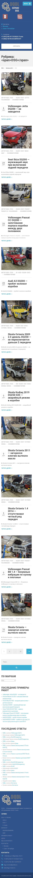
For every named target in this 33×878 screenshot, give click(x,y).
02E (17, 384)
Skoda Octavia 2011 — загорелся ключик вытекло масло (19, 454)
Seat (2, 153)
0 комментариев (18, 100)
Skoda (9, 328)
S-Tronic (5, 825)
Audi (19, 272)
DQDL (4, 733)
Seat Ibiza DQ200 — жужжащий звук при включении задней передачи (18, 163)
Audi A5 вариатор (16, 737)
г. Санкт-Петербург (8, 28)
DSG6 (25, 326)
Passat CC (4, 211)
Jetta (27, 97)
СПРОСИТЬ (16, 46)
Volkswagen (5, 100)
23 (20, 651)
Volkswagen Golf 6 (16, 733)
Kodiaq (3, 386)
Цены (12, 741)
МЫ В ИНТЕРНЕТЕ (6, 841)
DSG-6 (4, 820)
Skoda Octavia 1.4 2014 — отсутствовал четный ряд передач (18, 514)
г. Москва (4, 26)
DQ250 (18, 326)
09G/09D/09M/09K (8, 830)
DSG (22, 326)
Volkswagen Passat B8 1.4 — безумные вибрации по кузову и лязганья (19, 573)
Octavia (4, 328)
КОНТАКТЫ (4, 843)
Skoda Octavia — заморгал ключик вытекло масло (18, 630)
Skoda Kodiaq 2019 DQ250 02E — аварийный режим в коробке (19, 396)
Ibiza (26, 151)
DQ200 (18, 97)
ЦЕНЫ (3, 838)
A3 (16, 272)
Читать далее (6, 119)
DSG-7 (4, 822)
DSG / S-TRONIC (6, 817)
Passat (27, 209)
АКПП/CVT (4, 828)
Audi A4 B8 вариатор (17, 762)
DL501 (13, 766)
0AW (4, 833)
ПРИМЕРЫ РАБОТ (6, 835)
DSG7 (22, 97)
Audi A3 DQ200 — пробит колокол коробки (17, 284)
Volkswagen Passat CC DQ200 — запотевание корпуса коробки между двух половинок (19, 224)
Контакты (14, 783)
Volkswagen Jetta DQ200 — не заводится (18, 109)
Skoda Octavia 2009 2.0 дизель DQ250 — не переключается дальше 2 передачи (19, 338)
